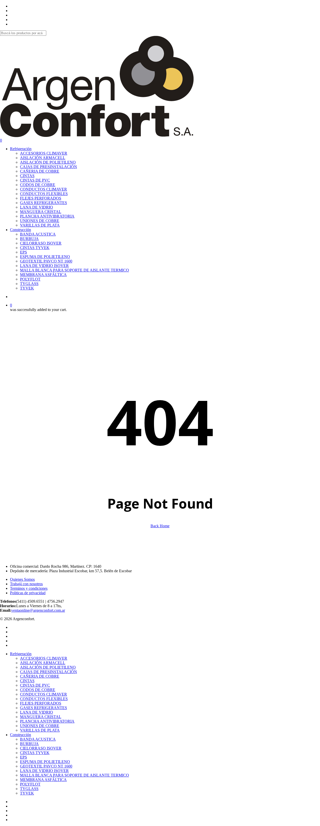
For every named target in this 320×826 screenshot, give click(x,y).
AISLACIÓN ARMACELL (42, 663)
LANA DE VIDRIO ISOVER (44, 771)
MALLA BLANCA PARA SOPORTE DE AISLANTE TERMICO (74, 775)
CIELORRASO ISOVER (41, 748)
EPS (23, 757)
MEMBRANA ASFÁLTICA (43, 780)
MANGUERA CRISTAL (40, 717)
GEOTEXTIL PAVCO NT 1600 (46, 766)
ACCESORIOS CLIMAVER (43, 658)
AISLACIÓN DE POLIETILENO (48, 667)
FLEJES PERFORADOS (40, 703)
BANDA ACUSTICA (38, 739)
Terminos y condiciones (29, 588)
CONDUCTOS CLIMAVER (43, 694)
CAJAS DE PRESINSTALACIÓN (48, 672)
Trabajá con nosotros (26, 584)
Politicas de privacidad (28, 593)
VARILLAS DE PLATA (40, 730)
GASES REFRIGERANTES (43, 708)
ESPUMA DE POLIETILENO (45, 762)
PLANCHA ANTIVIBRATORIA (47, 721)
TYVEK (27, 793)
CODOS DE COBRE (37, 690)
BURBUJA (29, 744)
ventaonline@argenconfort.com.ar (38, 610)
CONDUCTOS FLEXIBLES (44, 699)
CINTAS (27, 681)
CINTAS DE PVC (35, 685)
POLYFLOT (30, 784)
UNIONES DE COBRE (39, 726)
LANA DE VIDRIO (36, 712)
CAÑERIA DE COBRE (39, 676)
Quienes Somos (22, 579)
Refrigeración (21, 654)
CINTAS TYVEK (35, 753)
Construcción (20, 735)
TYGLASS (29, 789)
